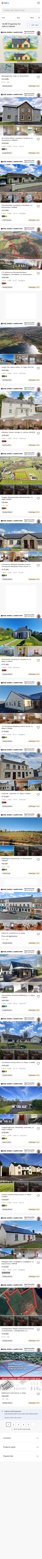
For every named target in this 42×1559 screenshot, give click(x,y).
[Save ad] (38, 77)
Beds (18, 18)
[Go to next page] (33, 1425)
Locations (7, 1438)
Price (3, 18)
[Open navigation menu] (38, 3)
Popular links (8, 1456)
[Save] (39, 18)
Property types (9, 1447)
